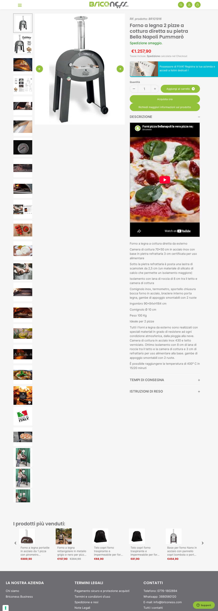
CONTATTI (153, 583)
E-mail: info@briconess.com (162, 602)
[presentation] (15, 543)
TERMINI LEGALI (89, 583)
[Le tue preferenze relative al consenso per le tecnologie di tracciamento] (6, 608)
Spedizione (153, 56)
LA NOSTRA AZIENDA (25, 583)
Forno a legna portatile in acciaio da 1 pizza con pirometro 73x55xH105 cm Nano (35, 551)
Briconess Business (19, 596)
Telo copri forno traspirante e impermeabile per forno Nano (145, 551)
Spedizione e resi (86, 602)
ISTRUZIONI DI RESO (146, 391)
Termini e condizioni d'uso (92, 596)
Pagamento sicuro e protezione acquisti (102, 591)
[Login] (189, 5)
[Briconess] (109, 5)
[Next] (120, 68)
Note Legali (82, 607)
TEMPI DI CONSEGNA (147, 380)
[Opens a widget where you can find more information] (204, 605)
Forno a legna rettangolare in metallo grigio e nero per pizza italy (71, 551)
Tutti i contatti (153, 607)
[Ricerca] (181, 5)
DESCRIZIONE (141, 117)
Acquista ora (165, 99)
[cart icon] (198, 5)
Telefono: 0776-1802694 (160, 591)
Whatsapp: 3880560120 (159, 596)
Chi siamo (12, 591)
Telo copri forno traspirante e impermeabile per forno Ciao (109, 551)
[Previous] (39, 68)
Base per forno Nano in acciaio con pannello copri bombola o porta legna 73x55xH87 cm (182, 551)
